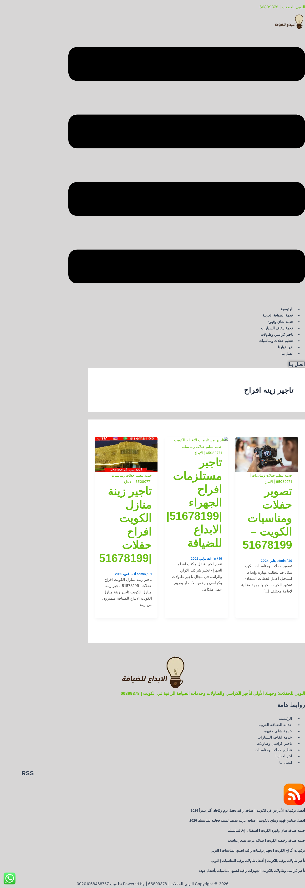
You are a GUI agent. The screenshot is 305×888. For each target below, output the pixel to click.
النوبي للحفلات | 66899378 (282, 7)
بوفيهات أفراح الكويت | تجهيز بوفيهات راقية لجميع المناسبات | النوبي (258, 850)
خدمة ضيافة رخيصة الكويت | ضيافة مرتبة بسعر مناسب (266, 840)
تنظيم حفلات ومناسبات (276, 341)
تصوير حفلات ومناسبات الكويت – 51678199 (267, 518)
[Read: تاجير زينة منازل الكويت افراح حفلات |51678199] (126, 440)
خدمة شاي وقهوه (280, 322)
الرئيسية (287, 309)
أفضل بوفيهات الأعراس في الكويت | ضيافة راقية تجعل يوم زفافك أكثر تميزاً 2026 (248, 810)
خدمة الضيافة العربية (278, 315)
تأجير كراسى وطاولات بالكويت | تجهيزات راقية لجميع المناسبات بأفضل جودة (252, 871)
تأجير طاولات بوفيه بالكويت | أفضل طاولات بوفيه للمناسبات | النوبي (258, 861)
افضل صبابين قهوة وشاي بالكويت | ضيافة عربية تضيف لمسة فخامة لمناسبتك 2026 (247, 820)
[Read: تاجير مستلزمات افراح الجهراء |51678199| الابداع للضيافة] (201, 440)
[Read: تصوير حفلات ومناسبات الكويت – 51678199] (266, 440)
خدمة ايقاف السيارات (277, 328)
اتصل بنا (287, 353)
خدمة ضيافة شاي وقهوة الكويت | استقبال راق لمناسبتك (266, 830)
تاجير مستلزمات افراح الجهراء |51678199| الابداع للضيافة (194, 502)
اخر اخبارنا (285, 347)
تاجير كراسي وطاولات (276, 334)
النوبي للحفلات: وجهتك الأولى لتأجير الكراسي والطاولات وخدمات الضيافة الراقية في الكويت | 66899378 (213, 693)
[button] (186, 166)
